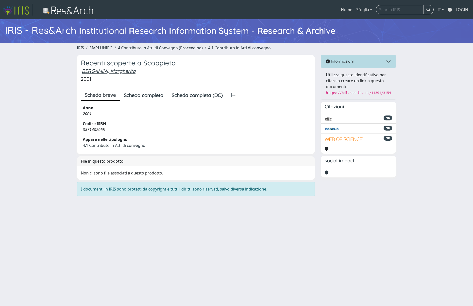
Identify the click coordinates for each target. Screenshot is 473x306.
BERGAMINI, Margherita (108, 71)
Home (346, 9)
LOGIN (462, 9)
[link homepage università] (69, 10)
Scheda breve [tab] (100, 95)
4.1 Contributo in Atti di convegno (239, 48)
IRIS (80, 48)
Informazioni (342, 61)
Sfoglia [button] (362, 9)
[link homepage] (18, 10)
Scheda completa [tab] (143, 95)
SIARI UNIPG (101, 48)
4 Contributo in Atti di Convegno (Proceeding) (160, 48)
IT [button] (439, 9)
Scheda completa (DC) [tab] (197, 95)
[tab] (233, 95)
